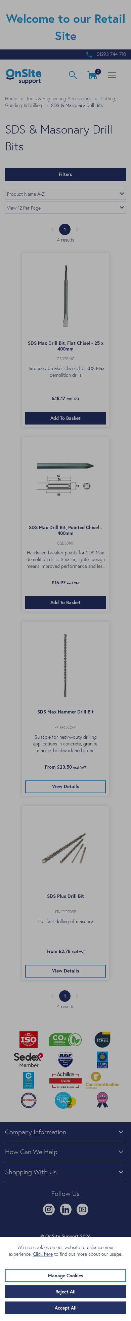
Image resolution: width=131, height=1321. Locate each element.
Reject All (65, 1292)
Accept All (66, 1308)
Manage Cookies (65, 1276)
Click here (43, 1254)
